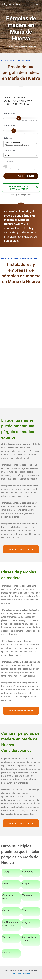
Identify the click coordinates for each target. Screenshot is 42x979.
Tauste (6, 937)
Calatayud (27, 871)
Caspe (5, 910)
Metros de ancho (11, 126)
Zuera (25, 910)
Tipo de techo (9, 150)
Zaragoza (16, 46)
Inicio (8, 46)
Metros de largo (10, 113)
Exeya (25, 883)
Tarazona (27, 895)
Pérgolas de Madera (12, 4)
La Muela (7, 952)
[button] (21, 187)
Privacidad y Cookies (21, 974)
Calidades (8, 138)
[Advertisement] (21, 310)
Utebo (5, 883)
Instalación (8, 161)
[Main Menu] (37, 4)
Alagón (26, 922)
